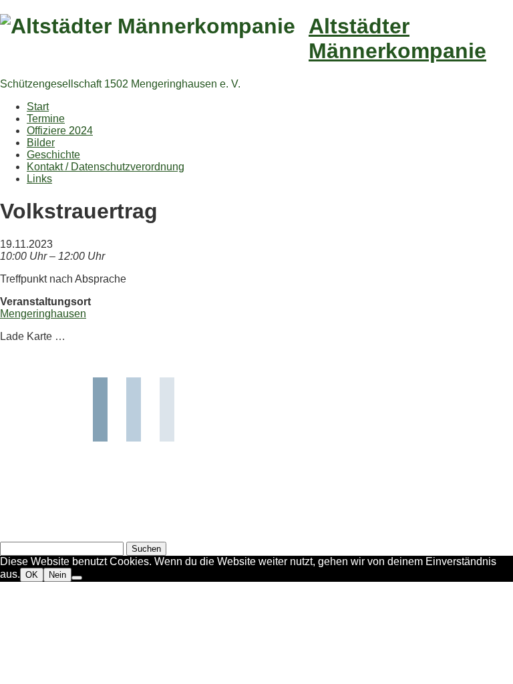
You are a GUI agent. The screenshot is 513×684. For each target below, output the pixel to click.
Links (39, 178)
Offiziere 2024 (60, 130)
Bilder (41, 142)
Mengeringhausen (43, 313)
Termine (46, 118)
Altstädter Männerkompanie (397, 38)
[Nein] (76, 578)
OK (31, 575)
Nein (57, 575)
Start (38, 106)
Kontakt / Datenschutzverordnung (105, 166)
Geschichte (53, 154)
